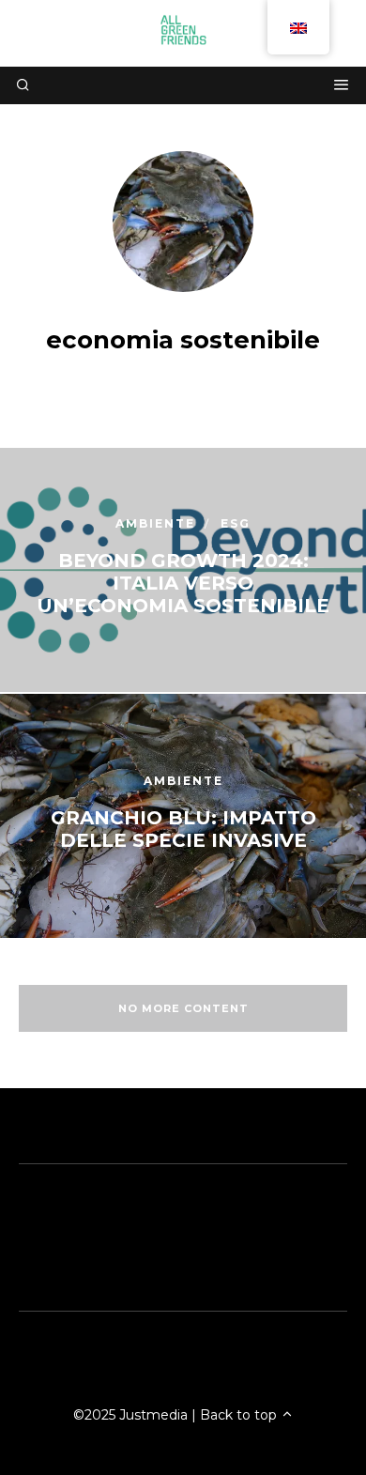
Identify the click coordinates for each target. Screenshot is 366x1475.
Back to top (240, 1414)
